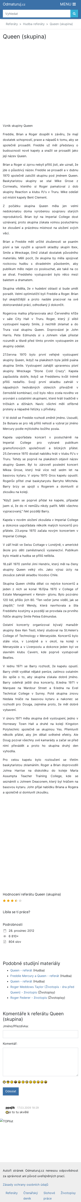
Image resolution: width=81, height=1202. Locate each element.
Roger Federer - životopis (28, 998)
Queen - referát (21, 970)
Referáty (12, 24)
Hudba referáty (34, 24)
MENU (66, 4)
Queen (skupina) (61, 24)
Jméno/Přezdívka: (15, 1026)
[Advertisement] (40, 82)
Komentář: (10, 1043)
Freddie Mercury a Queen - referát (34, 976)
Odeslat (10, 1091)
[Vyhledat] (74, 13)
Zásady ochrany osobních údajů (25, 1184)
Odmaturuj (14, 4)
